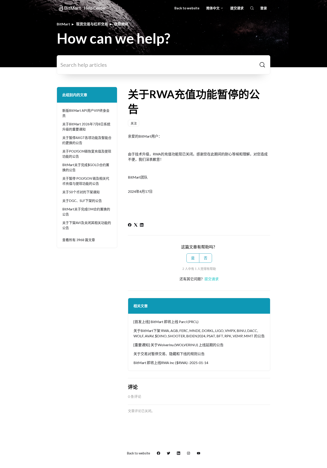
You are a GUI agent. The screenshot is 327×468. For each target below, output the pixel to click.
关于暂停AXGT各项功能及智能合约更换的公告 (86, 140)
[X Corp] (135, 225)
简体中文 (213, 8)
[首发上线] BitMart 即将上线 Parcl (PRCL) (165, 321)
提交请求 (237, 8)
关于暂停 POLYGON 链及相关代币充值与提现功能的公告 (85, 180)
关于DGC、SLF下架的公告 (82, 201)
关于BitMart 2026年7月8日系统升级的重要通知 (86, 126)
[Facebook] (129, 225)
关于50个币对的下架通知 (81, 192)
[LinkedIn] (141, 225)
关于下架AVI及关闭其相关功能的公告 (86, 225)
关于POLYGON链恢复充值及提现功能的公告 (86, 153)
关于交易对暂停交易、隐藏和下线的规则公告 (169, 354)
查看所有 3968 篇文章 (78, 240)
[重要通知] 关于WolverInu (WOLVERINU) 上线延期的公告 (178, 345)
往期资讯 (121, 24)
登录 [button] (263, 8)
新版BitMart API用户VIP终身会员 (85, 113)
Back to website (187, 8)
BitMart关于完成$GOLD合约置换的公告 (85, 167)
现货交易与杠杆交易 (92, 24)
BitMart (63, 24)
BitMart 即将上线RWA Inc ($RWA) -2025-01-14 (170, 362)
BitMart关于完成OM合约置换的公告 (86, 211)
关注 (134, 123)
